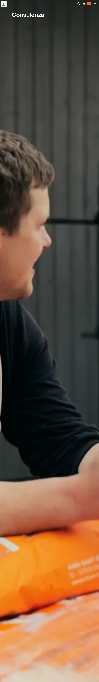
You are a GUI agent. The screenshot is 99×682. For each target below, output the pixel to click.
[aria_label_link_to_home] (4, 3)
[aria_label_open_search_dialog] (78, 3)
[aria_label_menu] (94, 3)
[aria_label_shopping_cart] (83, 3)
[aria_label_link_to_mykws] (89, 3)
